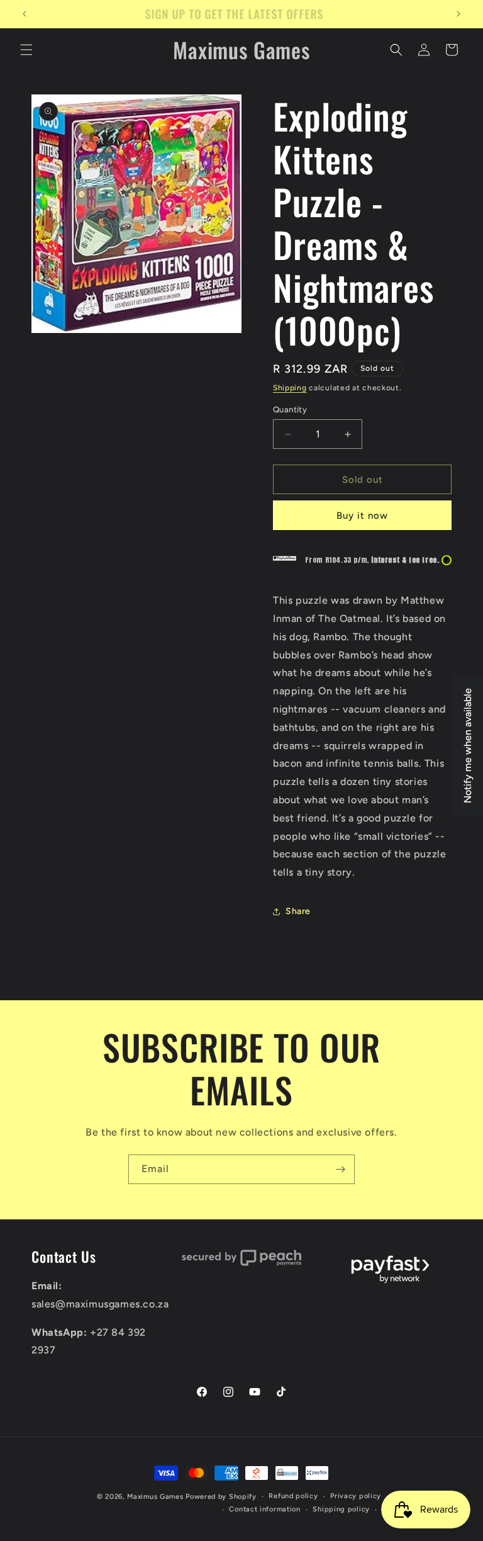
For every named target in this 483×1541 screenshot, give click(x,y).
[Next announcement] (458, 14)
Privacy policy (355, 1496)
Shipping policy (341, 1509)
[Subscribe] (340, 1169)
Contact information (264, 1509)
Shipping (290, 387)
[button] (26, 50)
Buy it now (362, 515)
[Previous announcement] (24, 14)
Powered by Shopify (221, 1497)
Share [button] (298, 911)
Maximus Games (155, 1497)
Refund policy (293, 1496)
